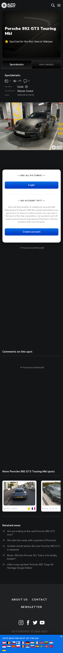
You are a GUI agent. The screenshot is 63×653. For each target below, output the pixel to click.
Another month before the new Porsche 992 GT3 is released (33, 548)
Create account (31, 231)
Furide (20, 86)
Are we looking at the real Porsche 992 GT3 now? (31, 533)
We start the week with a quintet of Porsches (31, 540)
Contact (39, 599)
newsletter (31, 607)
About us (20, 599)
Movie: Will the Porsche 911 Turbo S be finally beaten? (32, 557)
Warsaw (21, 90)
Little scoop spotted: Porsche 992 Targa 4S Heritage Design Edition (30, 566)
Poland (29, 90)
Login (31, 185)
